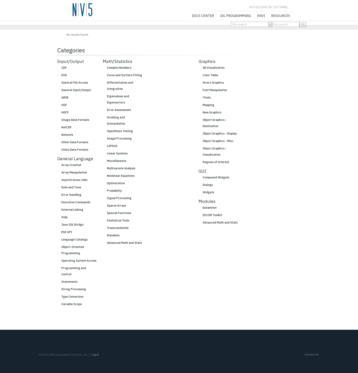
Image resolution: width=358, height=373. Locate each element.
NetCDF (66, 127)
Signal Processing (119, 198)
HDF (64, 105)
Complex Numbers (119, 68)
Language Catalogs (74, 239)
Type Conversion (72, 296)
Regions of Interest (216, 162)
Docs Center (203, 16)
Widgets (208, 192)
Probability (114, 191)
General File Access (74, 82)
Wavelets (113, 235)
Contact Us (312, 354)
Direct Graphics (213, 82)
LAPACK (112, 146)
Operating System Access (78, 260)
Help (64, 217)
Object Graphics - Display (220, 133)
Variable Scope (71, 304)
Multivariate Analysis (121, 168)
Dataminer (210, 207)
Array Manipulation (74, 172)
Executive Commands (75, 202)
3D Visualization (214, 68)
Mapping (208, 105)
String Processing (73, 289)
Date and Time (71, 187)
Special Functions (119, 213)
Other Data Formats (74, 142)
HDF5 (65, 112)
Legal (95, 354)
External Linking (72, 210)
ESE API (66, 232)
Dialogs (208, 185)
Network (67, 135)
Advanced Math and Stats (124, 243)
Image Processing (119, 138)
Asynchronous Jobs (74, 180)
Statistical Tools (118, 220)
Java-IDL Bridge (72, 224)
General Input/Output (76, 90)
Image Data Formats (75, 120)
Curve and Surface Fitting (124, 75)
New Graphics (212, 112)
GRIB (64, 97)
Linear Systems (117, 153)
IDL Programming (235, 16)
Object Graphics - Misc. (218, 141)
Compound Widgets (216, 177)
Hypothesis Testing (120, 131)
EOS (64, 75)
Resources (280, 16)
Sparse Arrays (116, 205)
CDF (64, 68)
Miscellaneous (116, 161)
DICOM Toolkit (212, 215)
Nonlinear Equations (120, 176)
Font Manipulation (215, 90)
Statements (69, 282)
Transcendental (117, 228)
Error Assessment (119, 110)
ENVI (261, 16)
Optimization (116, 183)
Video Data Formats (74, 150)
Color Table (210, 75)
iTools (207, 97)
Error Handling (71, 195)
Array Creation (71, 165)
